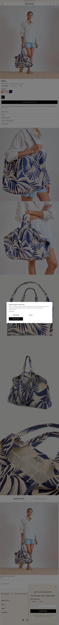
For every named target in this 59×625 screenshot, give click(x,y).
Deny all (30, 314)
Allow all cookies (15, 318)
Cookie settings (16, 314)
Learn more (11, 311)
